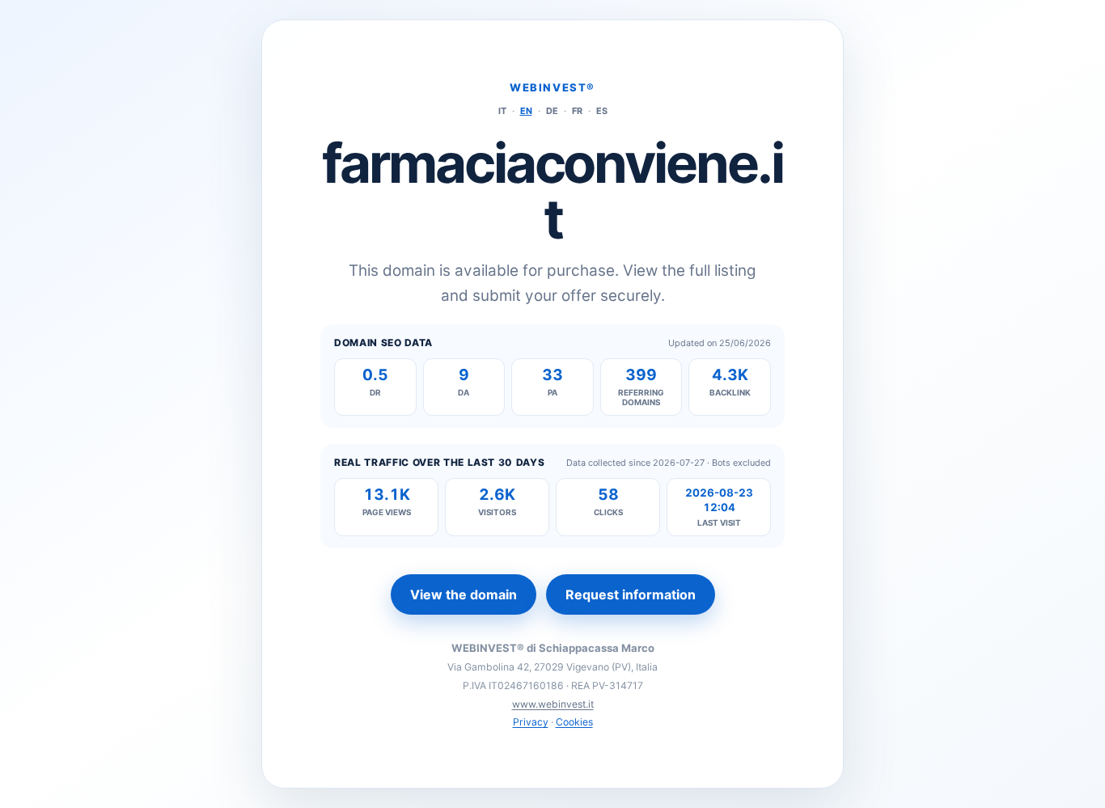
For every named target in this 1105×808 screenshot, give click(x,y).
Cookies (574, 722)
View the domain (463, 594)
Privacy (530, 722)
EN (526, 110)
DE (552, 110)
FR (577, 110)
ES (602, 110)
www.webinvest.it (553, 704)
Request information (630, 594)
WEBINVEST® (552, 87)
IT (502, 110)
